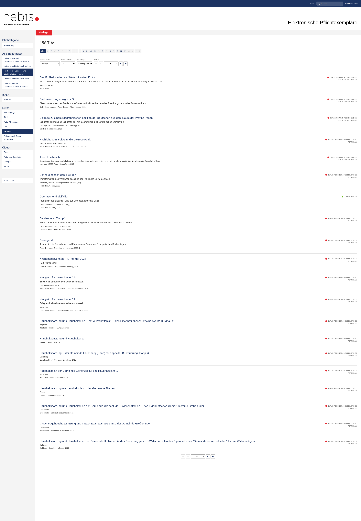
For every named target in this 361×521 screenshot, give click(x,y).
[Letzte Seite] (125, 64)
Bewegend (46, 240)
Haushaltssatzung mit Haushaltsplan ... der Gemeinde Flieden (77, 388)
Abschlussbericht (50, 157)
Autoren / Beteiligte (12, 157)
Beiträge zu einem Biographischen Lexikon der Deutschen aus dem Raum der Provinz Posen (96, 117)
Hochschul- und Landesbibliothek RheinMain (16, 85)
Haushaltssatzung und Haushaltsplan (62, 338)
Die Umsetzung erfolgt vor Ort (57, 99)
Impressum (9, 180)
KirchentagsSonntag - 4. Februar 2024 (63, 258)
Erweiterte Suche (351, 4)
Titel (5, 117)
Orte (6, 152)
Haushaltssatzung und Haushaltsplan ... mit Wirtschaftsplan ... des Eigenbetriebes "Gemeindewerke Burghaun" (107, 320)
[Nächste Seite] (120, 64)
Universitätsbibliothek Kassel (16, 78)
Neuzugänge (9, 112)
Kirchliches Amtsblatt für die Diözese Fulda (65, 139)
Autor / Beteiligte (11, 122)
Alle (43, 51)
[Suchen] (318, 3)
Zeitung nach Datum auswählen (13, 137)
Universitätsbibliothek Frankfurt (17, 66)
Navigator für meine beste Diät (58, 277)
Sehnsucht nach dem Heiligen (58, 174)
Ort (5, 127)
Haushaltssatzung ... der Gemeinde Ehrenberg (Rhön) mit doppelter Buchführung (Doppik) (94, 353)
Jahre (6, 166)
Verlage (7, 131)
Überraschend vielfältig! (54, 196)
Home (312, 4)
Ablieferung (9, 45)
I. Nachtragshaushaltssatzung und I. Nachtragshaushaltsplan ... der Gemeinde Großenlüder (95, 423)
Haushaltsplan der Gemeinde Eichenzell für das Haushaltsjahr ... (79, 370)
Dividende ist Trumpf (52, 218)
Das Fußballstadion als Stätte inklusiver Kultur (67, 77)
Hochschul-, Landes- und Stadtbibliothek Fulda (15, 72)
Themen (7, 99)
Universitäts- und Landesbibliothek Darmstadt (16, 59)
